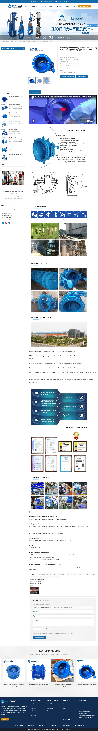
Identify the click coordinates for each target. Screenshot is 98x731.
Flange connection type (83, 574)
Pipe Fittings (5, 72)
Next (24, 181)
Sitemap (58, 729)
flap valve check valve (35, 576)
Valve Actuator (5, 78)
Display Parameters (68, 76)
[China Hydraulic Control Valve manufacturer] (4, 123)
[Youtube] (68, 2)
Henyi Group (31, 725)
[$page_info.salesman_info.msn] (30, 586)
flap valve (93, 574)
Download (65, 706)
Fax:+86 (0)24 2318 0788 (85, 706)
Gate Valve (4, 54)
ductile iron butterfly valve (42, 574)
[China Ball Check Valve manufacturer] (4, 132)
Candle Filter (50, 703)
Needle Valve (5, 60)
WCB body (52, 574)
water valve (44, 576)
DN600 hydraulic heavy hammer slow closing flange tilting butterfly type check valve (55, 607)
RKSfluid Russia (43, 725)
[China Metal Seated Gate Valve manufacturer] (4, 140)
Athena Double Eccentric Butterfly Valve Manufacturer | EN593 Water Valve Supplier (16, 96)
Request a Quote (84, 6)
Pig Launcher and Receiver (8, 84)
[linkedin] (64, 2)
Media (64, 708)
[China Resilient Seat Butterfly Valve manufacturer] (4, 156)
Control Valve (5, 63)
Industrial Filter (5, 81)
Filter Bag (49, 713)
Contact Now (82, 76)
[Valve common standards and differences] (13, 178)
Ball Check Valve (13, 129)
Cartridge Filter (50, 708)
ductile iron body (60, 574)
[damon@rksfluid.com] (32, 586)
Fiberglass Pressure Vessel (8, 87)
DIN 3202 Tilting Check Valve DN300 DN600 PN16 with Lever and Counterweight (61, 685)
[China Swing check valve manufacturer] (4, 115)
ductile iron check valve (54, 576)
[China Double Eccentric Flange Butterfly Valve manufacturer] (4, 107)
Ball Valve (4, 69)
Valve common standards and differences (13, 192)
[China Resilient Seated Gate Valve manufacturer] (4, 148)
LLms (63, 729)
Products (43, 6)
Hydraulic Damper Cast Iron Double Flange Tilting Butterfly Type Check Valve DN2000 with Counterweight (37, 685)
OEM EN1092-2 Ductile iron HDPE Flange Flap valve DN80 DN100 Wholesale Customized (85, 685)
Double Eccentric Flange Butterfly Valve (16, 104)
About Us (34, 6)
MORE (4, 719)
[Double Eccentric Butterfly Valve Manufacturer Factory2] (49, 24)
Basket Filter (49, 706)
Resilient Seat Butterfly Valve (15, 154)
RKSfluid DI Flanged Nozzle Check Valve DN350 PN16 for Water (12, 685)
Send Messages (39, 637)
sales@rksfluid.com (47, 1)
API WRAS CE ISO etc (71, 574)
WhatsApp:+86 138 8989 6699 (86, 708)
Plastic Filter (49, 710)
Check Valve (13, 41)
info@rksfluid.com (83, 713)
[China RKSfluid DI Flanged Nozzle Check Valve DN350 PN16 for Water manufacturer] (12, 670)
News (50, 6)
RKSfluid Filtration (66, 725)
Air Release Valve (6, 66)
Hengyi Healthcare (79, 725)
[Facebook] (66, 2)
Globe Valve (5, 75)
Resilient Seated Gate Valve (15, 146)
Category (8, 41)
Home (26, 6)
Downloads (59, 6)
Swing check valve (13, 112)
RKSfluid (54, 725)
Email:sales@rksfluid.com (85, 711)
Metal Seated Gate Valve (14, 137)
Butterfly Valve (5, 51)
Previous (1, 181)
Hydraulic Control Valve (14, 121)
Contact (68, 6)
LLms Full (68, 729)
